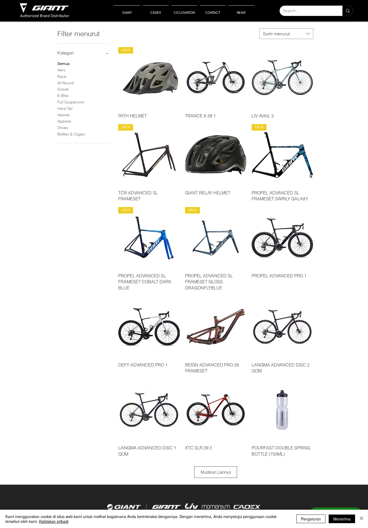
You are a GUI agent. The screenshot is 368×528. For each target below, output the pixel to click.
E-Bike (62, 95)
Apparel (64, 121)
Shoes (62, 127)
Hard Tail (64, 108)
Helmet (63, 115)
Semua (63, 63)
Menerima (341, 519)
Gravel (63, 89)
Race (61, 76)
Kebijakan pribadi (53, 521)
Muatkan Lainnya (216, 472)
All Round (65, 83)
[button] (127, 10)
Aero (61, 70)
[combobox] (286, 33)
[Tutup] (361, 519)
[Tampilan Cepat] (216, 78)
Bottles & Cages (71, 134)
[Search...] (347, 11)
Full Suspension (71, 102)
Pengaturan (311, 519)
